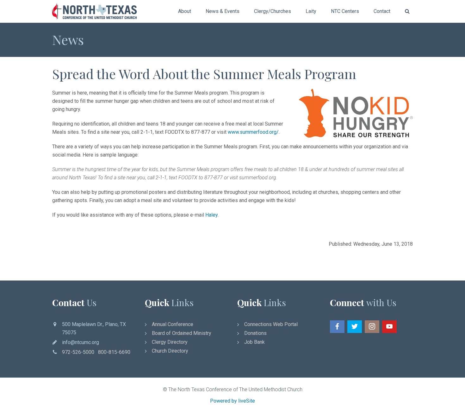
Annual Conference (172, 324)
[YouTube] (389, 326)
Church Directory (170, 351)
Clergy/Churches (272, 11)
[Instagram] (372, 326)
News (68, 39)
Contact (382, 11)
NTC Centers (345, 11)
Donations (255, 333)
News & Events (222, 11)
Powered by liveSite (232, 401)
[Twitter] (354, 326)
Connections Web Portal (271, 324)
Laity (311, 11)
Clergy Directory (170, 342)
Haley (211, 215)
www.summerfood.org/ (253, 132)
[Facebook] (337, 326)
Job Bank (254, 342)
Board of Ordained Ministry (181, 333)
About (184, 11)
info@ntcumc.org (80, 342)
